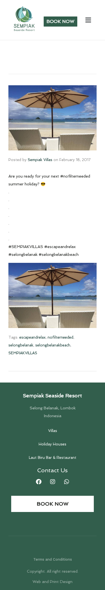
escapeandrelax (32, 337)
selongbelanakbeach (52, 345)
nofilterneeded (60, 337)
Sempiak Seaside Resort (52, 395)
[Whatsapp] (66, 482)
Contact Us (52, 470)
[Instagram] (52, 482)
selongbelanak (20, 345)
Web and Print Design (52, 581)
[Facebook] (38, 482)
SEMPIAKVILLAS (22, 353)
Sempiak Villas (40, 160)
